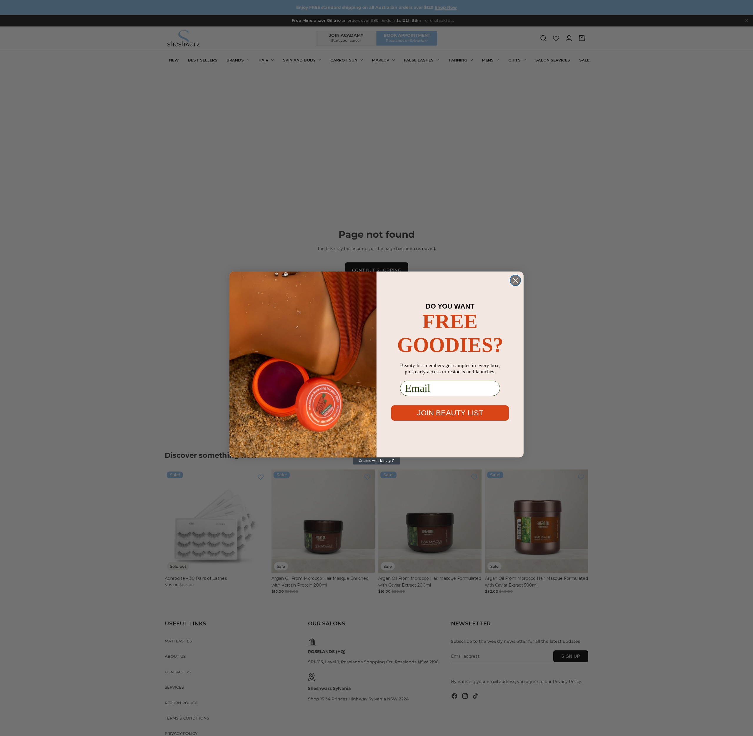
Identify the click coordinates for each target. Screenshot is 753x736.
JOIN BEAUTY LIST (450, 413)
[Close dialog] (515, 280)
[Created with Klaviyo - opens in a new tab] (376, 460)
